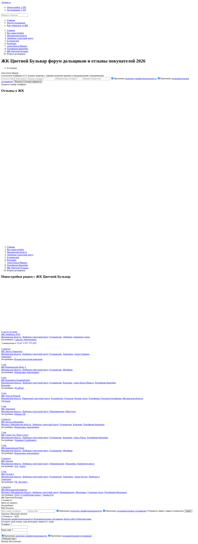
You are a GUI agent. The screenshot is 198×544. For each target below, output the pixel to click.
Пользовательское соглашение (48, 519)
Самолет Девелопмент (25, 339)
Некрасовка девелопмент (26, 372)
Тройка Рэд (48, 495)
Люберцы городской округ (35, 337)
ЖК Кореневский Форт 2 (13, 367)
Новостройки (16, 7)
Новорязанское (57, 411)
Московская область (11, 337)
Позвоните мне (8, 539)
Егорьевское (56, 337)
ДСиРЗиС (19, 388)
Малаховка (71, 463)
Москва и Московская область (16, 424)
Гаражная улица (95, 492)
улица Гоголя (80, 476)
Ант (16, 466)
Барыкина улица (82, 337)
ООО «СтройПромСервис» (27, 495)
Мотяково (68, 369)
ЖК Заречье (7, 461)
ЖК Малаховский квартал (14, 489)
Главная (11, 20)
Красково (67, 383)
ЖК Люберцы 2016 (10, 334)
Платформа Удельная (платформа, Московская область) (116, 398)
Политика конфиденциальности (17, 519)
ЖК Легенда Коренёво (12, 422)
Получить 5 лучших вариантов (27, 82)
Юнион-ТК (20, 414)
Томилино (68, 354)
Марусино (71, 411)
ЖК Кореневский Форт (12, 448)
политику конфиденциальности (141, 78)
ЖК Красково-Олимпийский (15, 380)
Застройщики (16, 10)
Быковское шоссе (85, 463)
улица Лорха (79, 437)
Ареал (22, 466)
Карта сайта (70, 519)
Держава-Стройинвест (25, 440)
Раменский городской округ (36, 398)
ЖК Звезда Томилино (11, 351)
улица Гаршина (81, 354)
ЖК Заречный (8, 409)
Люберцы (67, 337)
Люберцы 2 (94, 476)
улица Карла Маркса (83, 383)
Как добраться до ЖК (17, 25)
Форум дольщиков (16, 23)
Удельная (68, 398)
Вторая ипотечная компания (28, 359)
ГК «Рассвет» (21, 482)
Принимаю (135, 78)
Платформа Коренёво (105, 383)
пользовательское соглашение (131, 511)
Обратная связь (83, 519)
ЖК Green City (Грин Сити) (14, 435)
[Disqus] (99, 132)
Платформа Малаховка (115, 492)
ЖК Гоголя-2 (7, 474)
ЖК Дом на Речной (10, 396)
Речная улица (81, 398)
